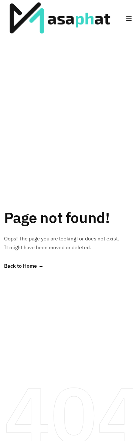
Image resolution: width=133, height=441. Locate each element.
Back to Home (20, 266)
